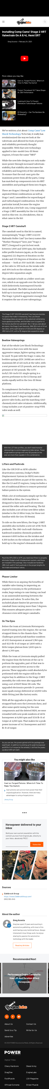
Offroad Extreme (12, 1084)
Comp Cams (34, 130)
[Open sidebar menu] (3, 21)
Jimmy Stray (8, 799)
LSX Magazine (32, 1078)
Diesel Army (31, 1066)
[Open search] (45, 22)
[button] (24, 58)
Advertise (9, 1036)
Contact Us (31, 1024)
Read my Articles (22, 945)
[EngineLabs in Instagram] (7, 1016)
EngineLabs (31, 1072)
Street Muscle (32, 1084)
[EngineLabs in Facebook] (13, 1016)
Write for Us (31, 1030)
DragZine (8, 1072)
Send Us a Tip (11, 1030)
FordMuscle (10, 1078)
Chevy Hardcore (12, 1066)
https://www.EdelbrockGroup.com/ (18, 896)
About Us (9, 1024)
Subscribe (37, 844)
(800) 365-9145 (9, 899)
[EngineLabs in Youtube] (19, 1016)
